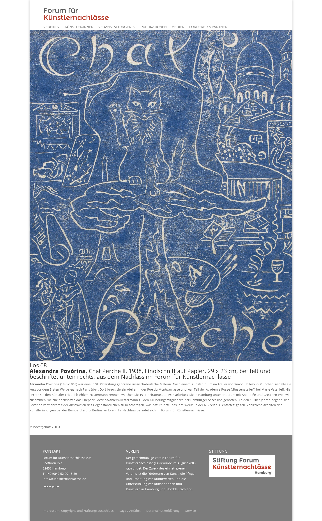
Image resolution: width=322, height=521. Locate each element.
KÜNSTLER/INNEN (79, 27)
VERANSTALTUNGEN (114, 27)
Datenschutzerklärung (163, 511)
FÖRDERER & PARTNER (208, 27)
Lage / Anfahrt (130, 511)
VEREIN (49, 27)
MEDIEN (178, 27)
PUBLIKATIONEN (154, 27)
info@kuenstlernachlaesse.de (64, 479)
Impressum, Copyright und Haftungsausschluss (78, 511)
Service (190, 511)
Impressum (51, 487)
